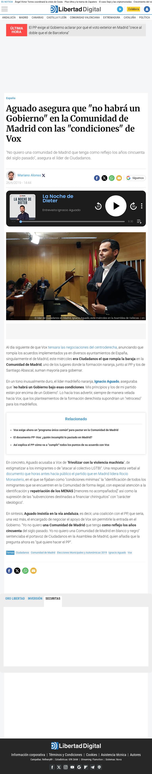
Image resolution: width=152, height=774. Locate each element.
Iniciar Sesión (147, 9)
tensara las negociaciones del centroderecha (82, 347)
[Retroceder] (98, 206)
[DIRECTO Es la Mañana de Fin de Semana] (120, 9)
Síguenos (138, 178)
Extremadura (111, 17)
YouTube (72, 767)
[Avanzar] (133, 206)
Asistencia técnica (113, 755)
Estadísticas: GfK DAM (66, 759)
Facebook (52, 767)
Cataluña (130, 17)
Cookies (91, 755)
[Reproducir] (115, 206)
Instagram (65, 767)
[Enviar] (112, 178)
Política (144, 17)
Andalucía (9, 17)
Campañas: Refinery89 (41, 759)
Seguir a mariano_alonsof (43, 175)
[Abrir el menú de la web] (25, 9)
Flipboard (85, 767)
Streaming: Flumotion (92, 759)
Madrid (23, 17)
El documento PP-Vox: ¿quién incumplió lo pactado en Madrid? (52, 437)
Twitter (59, 767)
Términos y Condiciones (65, 755)
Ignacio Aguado (117, 552)
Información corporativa (28, 755)
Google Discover (79, 767)
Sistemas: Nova (113, 759)
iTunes (99, 767)
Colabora (133, 9)
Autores (135, 755)
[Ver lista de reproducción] (139, 222)
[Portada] (75, 9)
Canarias (37, 17)
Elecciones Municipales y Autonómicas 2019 (82, 552)
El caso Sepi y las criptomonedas (115, 2)
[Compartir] (97, 178)
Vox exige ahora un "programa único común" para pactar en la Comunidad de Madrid (65, 430)
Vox (130, 552)
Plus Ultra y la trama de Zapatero (81, 2)
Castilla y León (56, 17)
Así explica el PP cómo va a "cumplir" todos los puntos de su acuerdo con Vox (61, 445)
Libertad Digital (75, 745)
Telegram (92, 767)
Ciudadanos (22, 552)
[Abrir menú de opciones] (141, 205)
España (10, 98)
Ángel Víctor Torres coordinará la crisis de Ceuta (39, 2)
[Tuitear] (104, 178)
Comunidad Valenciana (85, 17)
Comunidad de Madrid (43, 552)
